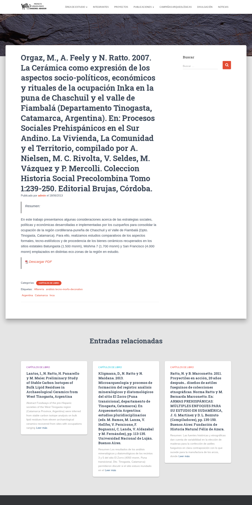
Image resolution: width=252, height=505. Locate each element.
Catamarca (41, 295)
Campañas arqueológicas (176, 7)
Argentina (27, 295)
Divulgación (205, 7)
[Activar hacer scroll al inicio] (244, 497)
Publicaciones (143, 7)
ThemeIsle (225, 500)
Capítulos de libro (49, 283)
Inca (52, 295)
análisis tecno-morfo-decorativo (64, 289)
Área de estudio (75, 7)
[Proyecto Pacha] (34, 7)
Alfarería (39, 289)
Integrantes (101, 7)
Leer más (41, 427)
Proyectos (121, 7)
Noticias (223, 7)
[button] (86, 7)
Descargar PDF (40, 262)
